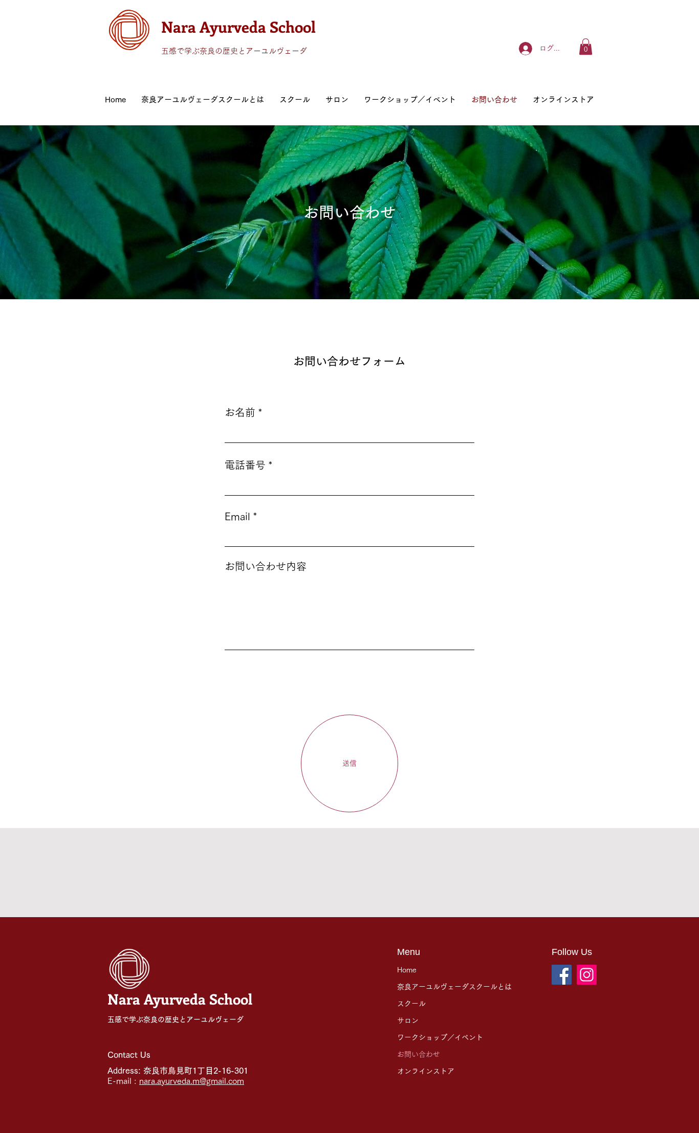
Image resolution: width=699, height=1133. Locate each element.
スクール (411, 1003)
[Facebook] (562, 975)
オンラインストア (425, 1071)
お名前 (240, 412)
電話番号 (245, 465)
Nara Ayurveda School (238, 26)
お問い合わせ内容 (266, 566)
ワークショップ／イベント (440, 1037)
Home (407, 969)
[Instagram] (587, 975)
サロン (408, 1020)
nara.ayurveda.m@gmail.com (191, 1081)
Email (237, 516)
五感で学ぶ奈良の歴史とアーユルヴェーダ (234, 51)
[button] (586, 46)
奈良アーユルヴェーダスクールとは (454, 986)
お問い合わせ (418, 1054)
